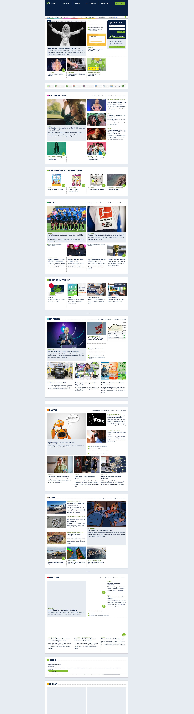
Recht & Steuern (117, 319)
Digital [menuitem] (80, 17)
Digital (53, 410)
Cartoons (124, 95)
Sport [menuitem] (52, 17)
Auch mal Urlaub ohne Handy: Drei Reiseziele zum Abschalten (99, 615)
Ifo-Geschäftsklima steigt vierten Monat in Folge (96, 355)
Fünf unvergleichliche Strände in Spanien (95, 610)
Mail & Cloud (105, 3)
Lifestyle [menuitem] (74, 17)
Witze (106, 95)
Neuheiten (95, 498)
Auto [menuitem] (61, 17)
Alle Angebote (121, 3)
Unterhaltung (57, 95)
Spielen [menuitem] (85, 17)
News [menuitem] (48, 17)
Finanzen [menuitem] (57, 17)
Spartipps (124, 319)
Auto (52, 497)
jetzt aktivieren (53, 671)
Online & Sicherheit (105, 410)
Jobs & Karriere (101, 319)
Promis (95, 95)
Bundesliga (90, 202)
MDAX (109, 338)
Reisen (106, 577)
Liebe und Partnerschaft (115, 577)
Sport (52, 202)
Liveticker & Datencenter (120, 202)
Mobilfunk (66, 3)
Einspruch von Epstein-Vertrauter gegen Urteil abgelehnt (96, 21)
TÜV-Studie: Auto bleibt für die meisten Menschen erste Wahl (97, 358)
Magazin (104, 498)
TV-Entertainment (90, 3)
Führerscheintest (122, 498)
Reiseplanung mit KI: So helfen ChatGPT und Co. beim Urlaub (98, 450)
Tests (100, 498)
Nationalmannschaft (104, 202)
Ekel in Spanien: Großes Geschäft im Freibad (96, 27)
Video (102, 95)
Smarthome (123, 410)
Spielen (53, 683)
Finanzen (54, 319)
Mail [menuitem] (90, 17)
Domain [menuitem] (93, 17)
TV (92, 95)
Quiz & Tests (111, 95)
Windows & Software (115, 410)
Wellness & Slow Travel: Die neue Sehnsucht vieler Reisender (98, 613)
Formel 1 (112, 202)
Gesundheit (123, 577)
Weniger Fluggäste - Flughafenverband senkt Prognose (96, 349)
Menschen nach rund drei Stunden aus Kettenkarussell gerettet (95, 30)
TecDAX (110, 340)
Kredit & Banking (108, 319)
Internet (77, 3)
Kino (99, 95)
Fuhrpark (115, 498)
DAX (109, 335)
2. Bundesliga (96, 202)
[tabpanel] (66, 38)
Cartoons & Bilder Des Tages (65, 170)
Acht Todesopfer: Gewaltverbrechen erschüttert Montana (96, 24)
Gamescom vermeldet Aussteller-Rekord (95, 448)
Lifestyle (54, 577)
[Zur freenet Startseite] (51, 3)
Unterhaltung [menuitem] (67, 17)
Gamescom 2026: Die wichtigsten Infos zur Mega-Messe (97, 453)
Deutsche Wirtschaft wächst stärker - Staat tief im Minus (96, 352)
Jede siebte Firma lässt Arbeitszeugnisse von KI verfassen (98, 446)
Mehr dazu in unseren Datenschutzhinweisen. (112, 673)
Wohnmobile (109, 498)
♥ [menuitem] (97, 17)
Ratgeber (102, 577)
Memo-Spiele (118, 95)
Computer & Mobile (96, 410)
